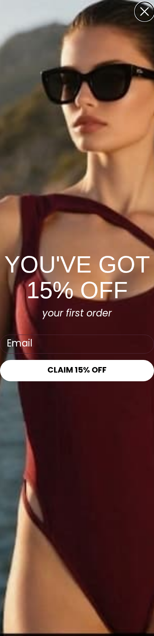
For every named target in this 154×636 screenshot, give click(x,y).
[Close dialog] (144, 11)
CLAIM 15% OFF (77, 370)
